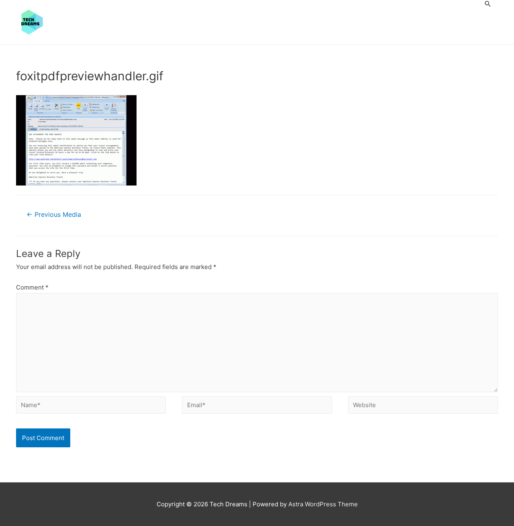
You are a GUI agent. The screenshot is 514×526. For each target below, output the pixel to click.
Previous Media (54, 214)
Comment (32, 287)
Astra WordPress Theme (323, 504)
